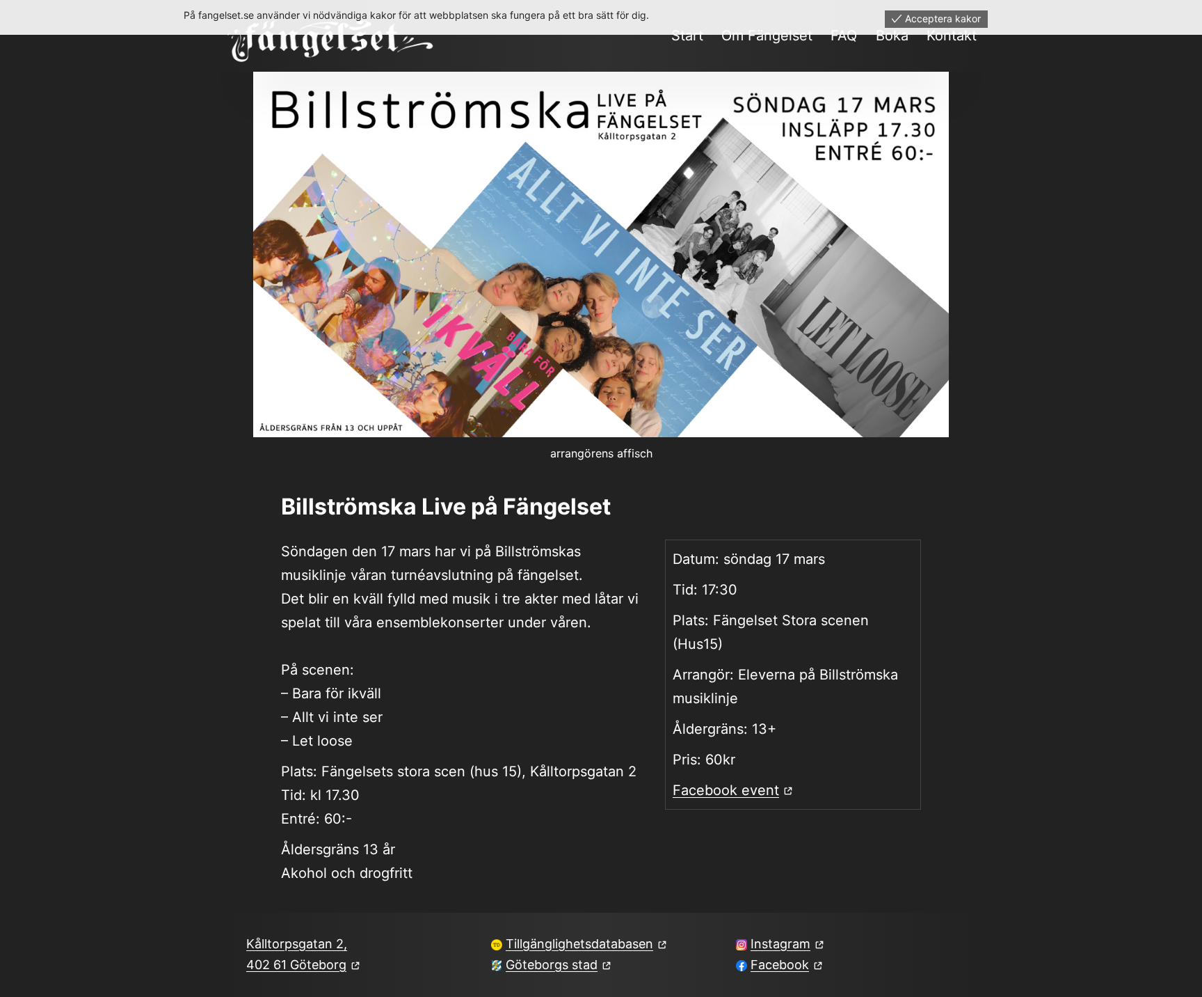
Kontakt (952, 35)
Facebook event (726, 790)
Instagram (780, 943)
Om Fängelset (766, 35)
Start (687, 35)
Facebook (780, 964)
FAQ (844, 35)
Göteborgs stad (552, 964)
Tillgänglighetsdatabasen (579, 943)
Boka (892, 35)
